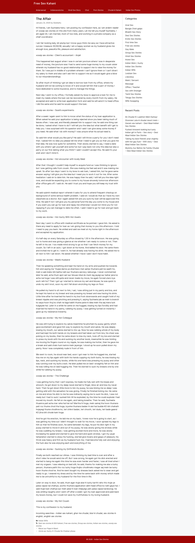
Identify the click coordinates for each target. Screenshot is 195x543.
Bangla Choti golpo (133, 28)
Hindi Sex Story (74, 10)
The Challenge (62, 376)
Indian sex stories (100, 523)
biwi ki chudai (96, 513)
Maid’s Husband (62, 260)
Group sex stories (85, 523)
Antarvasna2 (41, 10)
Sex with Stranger (133, 91)
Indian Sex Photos (133, 10)
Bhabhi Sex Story (133, 32)
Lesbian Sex (130, 73)
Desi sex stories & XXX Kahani (50, 523)
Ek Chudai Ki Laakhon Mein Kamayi (141, 117)
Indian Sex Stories (133, 66)
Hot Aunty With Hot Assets (68, 217)
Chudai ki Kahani (114, 10)
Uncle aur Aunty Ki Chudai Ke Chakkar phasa (56, 531)
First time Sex (131, 42)
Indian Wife (43, 521)
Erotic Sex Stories (133, 39)
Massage (129, 84)
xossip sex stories (44, 55)
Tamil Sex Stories (133, 94)
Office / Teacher (132, 87)
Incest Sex (130, 59)
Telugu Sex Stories (133, 97)
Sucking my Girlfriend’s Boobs (69, 449)
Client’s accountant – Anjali (68, 55)
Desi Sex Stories (132, 35)
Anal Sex (129, 25)
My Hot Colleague (63, 318)
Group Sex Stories (133, 53)
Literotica (129, 77)
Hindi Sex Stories (133, 56)
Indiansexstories (57, 10)
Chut (87, 10)
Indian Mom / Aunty (134, 63)
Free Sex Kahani (45, 3)
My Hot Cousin (62, 501)
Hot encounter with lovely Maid (70, 159)
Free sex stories (70, 523)
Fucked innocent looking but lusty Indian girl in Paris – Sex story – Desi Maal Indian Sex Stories (141, 132)
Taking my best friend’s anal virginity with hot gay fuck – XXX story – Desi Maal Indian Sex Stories (141, 142)
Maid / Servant (132, 80)
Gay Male (129, 49)
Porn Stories (98, 10)
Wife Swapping (132, 101)
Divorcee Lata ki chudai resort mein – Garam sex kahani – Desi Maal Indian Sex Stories (142, 123)
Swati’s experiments (64, 110)
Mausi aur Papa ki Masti (48, 528)
